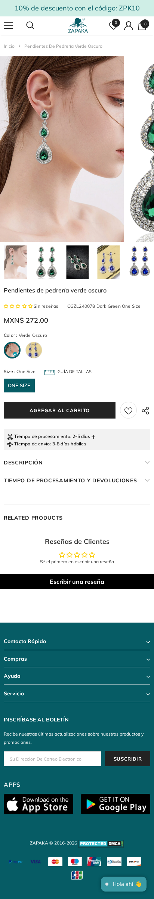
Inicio (9, 46)
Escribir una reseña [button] (77, 581)
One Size (19, 385)
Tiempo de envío (32, 444)
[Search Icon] (37, 26)
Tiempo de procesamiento (42, 436)
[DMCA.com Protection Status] (101, 843)
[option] (62, 149)
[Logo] (78, 25)
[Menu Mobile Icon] (8, 25)
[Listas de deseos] (128, 410)
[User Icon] (128, 25)
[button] (19, 306)
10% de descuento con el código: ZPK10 (77, 8)
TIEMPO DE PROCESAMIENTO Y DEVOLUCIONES (70, 480)
